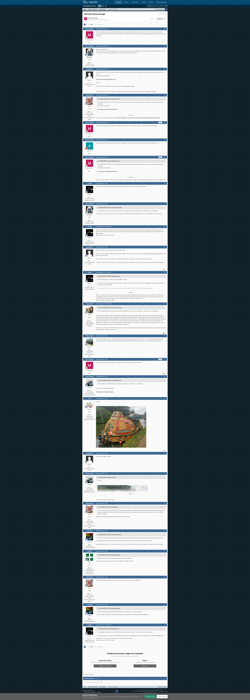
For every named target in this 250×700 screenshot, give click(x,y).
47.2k (90, 111)
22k (90, 544)
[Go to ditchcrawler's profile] (89, 101)
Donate (151, 2)
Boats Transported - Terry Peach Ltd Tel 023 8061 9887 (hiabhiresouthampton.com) (138, 117)
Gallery (144, 2)
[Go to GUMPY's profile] (89, 557)
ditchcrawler (89, 95)
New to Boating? (104, 19)
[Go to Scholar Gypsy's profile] (89, 342)
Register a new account (105, 666)
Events (127, 2)
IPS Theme (84, 690)
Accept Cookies (151, 696)
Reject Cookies (162, 696)
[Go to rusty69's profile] (89, 189)
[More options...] (164, 29)
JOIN (99, 6)
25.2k (90, 83)
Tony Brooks (89, 303)
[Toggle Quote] (98, 98)
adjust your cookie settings (128, 696)
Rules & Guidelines (161, 2)
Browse (119, 2)
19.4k (90, 415)
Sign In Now (145, 666)
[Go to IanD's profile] (89, 404)
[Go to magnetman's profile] (89, 75)
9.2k (90, 62)
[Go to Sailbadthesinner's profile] (89, 145)
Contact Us (93, 692)
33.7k (90, 320)
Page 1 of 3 (100, 24)
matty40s (89, 530)
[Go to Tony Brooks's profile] (89, 309)
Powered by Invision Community (150, 692)
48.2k (90, 390)
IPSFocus (91, 690)
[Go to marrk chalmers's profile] (85, 18)
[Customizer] (102, 6)
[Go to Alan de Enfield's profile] (89, 382)
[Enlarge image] (104, 391)
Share (153, 18)
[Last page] (95, 24)
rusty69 (89, 183)
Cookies (99, 692)
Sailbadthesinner (89, 139)
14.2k (90, 567)
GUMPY (90, 551)
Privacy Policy (87, 692)
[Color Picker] (105, 6)
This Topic (160, 6)
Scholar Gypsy (89, 336)
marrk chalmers (93, 18)
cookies (92, 696)
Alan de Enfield (89, 376)
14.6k (90, 197)
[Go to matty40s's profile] (89, 536)
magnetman (89, 69)
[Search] (166, 6)
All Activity (135, 2)
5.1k (90, 349)
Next (91, 24)
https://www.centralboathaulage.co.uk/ (106, 79)
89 (90, 153)
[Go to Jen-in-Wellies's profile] (89, 52)
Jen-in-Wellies (89, 46)
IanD (89, 398)
